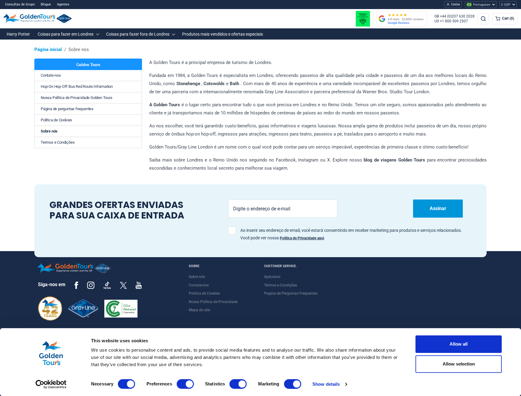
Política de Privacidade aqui (302, 238)
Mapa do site (199, 310)
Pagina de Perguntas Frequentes (290, 293)
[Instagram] (90, 285)
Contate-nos (51, 75)
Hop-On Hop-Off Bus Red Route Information (77, 86)
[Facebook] (76, 285)
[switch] (185, 384)
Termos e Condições (57, 142)
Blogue (46, 4)
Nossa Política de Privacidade (213, 302)
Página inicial (48, 49)
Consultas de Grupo (20, 4)
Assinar (438, 208)
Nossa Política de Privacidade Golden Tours (76, 97)
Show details (326, 384)
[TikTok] (107, 285)
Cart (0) (508, 18)
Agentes (63, 4)
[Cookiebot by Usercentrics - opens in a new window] (51, 384)
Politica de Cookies (204, 293)
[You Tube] (139, 285)
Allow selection (459, 363)
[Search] (483, 18)
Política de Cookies (56, 120)
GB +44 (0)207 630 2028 (454, 16)
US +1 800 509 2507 (451, 21)
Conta (455, 4)
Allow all (459, 343)
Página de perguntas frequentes (67, 109)
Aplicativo (272, 277)
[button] (18, 34)
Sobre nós (49, 131)
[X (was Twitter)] (123, 285)
